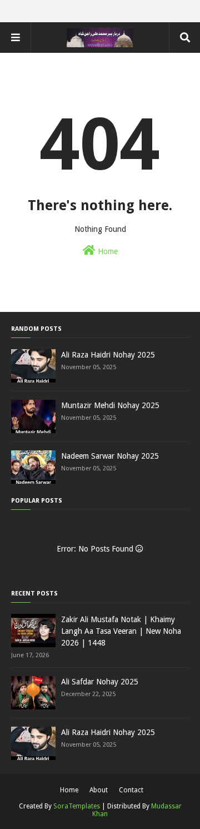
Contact (131, 790)
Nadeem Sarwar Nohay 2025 (110, 455)
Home (107, 251)
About (98, 790)
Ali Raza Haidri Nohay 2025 (108, 354)
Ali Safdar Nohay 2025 (99, 681)
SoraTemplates (76, 806)
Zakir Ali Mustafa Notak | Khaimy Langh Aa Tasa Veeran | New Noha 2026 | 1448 (121, 631)
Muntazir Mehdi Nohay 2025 (110, 405)
